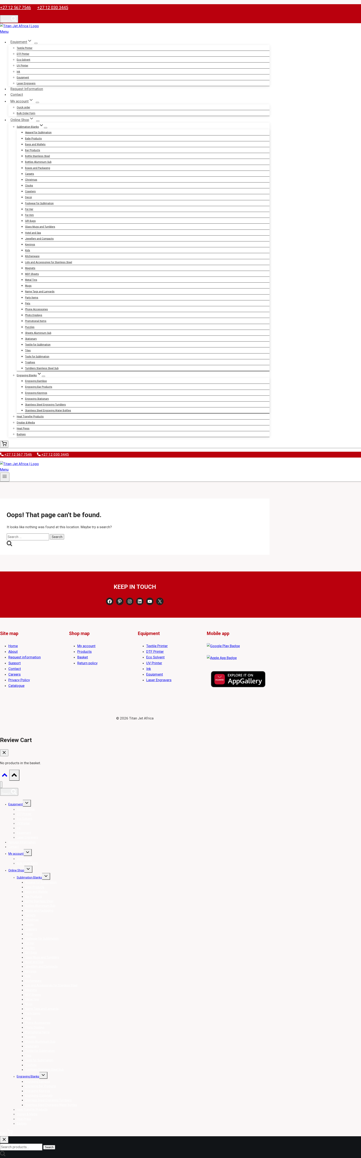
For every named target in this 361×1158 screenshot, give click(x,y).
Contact (16, 94)
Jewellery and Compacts (39, 238)
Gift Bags (30, 220)
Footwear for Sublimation (39, 203)
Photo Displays (33, 315)
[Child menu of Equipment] (36, 43)
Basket (82, 657)
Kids (27, 250)
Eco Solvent (23, 59)
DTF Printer (23, 53)
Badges (21, 434)
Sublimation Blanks (29, 877)
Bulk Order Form (26, 113)
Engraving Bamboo (36, 381)
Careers (14, 674)
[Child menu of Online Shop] (37, 121)
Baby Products (33, 138)
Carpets (29, 173)
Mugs (28, 285)
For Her (29, 209)
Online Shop (16, 870)
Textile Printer (24, 48)
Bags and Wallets (35, 144)
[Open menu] (4, 477)
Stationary (31, 338)
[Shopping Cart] (4, 444)
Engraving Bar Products (38, 386)
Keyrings (30, 244)
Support (14, 663)
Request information (24, 657)
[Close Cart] (4, 752)
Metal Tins (31, 279)
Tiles (28, 350)
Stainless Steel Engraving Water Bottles (48, 410)
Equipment (23, 77)
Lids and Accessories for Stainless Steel (48, 262)
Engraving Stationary (37, 398)
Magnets (30, 268)
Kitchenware (32, 256)
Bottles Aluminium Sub (38, 162)
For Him (29, 215)
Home (13, 646)
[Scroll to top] (4, 776)
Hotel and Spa (33, 232)
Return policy (87, 663)
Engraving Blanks (28, 1076)
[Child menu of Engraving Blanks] (43, 376)
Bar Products (32, 150)
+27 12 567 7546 (15, 7)
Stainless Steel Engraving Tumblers (45, 404)
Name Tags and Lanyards (40, 291)
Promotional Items (35, 321)
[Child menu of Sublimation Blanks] (45, 127)
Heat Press (23, 428)
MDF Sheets (32, 274)
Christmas (31, 179)
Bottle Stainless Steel (37, 156)
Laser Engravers (26, 83)
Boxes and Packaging (37, 168)
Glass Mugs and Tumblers (40, 226)
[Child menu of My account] (37, 102)
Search (49, 1147)
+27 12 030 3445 (52, 7)
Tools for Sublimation (37, 356)
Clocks (29, 185)
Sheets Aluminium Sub (38, 333)
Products (84, 651)
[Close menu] (1, 784)
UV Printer (22, 65)
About (13, 651)
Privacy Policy (19, 680)
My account (86, 646)
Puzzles (29, 327)
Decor (28, 197)
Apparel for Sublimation (38, 132)
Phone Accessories (36, 309)
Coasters (30, 191)
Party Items (31, 297)
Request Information (26, 89)
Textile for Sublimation (38, 344)
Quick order (23, 107)
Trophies (30, 362)
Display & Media (26, 422)
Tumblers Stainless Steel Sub (41, 368)
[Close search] (4, 1139)
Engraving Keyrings (36, 393)
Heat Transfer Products (30, 416)
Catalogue (16, 686)
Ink (18, 71)
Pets (27, 303)
